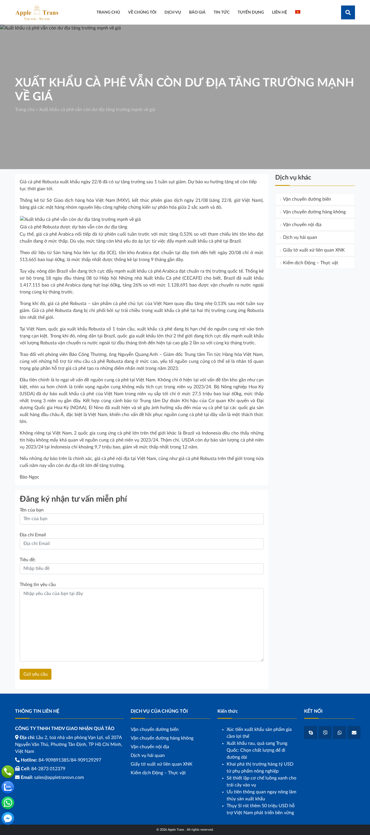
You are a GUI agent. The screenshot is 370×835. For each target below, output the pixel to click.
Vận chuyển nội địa (302, 224)
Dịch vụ (172, 12)
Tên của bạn (32, 510)
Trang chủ (25, 109)
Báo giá (197, 12)
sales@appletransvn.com (59, 777)
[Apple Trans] (36, 12)
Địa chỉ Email (33, 535)
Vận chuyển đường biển (307, 199)
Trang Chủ (108, 12)
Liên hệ (279, 12)
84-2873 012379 (48, 768)
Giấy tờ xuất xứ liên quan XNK (314, 250)
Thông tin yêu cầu (38, 584)
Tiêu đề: (28, 559)
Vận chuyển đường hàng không (314, 212)
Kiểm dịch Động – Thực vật (310, 263)
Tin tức (222, 12)
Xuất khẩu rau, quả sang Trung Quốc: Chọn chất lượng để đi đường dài (257, 750)
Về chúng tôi (142, 12)
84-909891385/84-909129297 (69, 760)
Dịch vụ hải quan (300, 237)
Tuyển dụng (251, 12)
